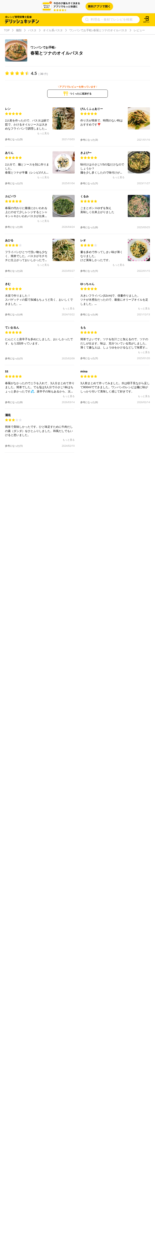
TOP (6, 30)
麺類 (19, 30)
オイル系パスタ (53, 30)
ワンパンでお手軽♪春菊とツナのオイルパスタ (98, 30)
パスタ (32, 30)
